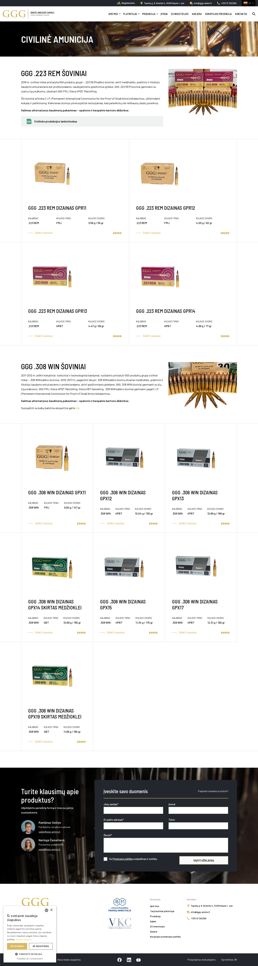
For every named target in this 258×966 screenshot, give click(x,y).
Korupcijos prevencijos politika (165, 936)
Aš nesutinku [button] (41, 946)
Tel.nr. (171, 819)
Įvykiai (164, 13)
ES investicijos (179, 13)
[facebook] (119, 959)
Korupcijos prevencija (218, 13)
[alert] (30, 934)
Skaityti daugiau (24, 939)
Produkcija (148, 13)
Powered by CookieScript (30, 958)
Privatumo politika (123, 858)
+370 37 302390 (228, 3)
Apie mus (113, 13)
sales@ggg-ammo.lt (49, 831)
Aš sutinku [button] (17, 946)
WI (235, 959)
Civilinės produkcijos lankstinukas (55, 121)
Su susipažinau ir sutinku (133, 858)
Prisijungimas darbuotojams (201, 959)
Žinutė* (108, 835)
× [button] (51, 910)
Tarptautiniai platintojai (162, 911)
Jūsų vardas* (111, 804)
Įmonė (171, 804)
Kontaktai (241, 13)
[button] (30, 954)
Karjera (197, 13)
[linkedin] (129, 959)
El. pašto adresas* (114, 819)
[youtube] (138, 959)
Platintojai (130, 13)
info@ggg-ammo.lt (203, 3)
